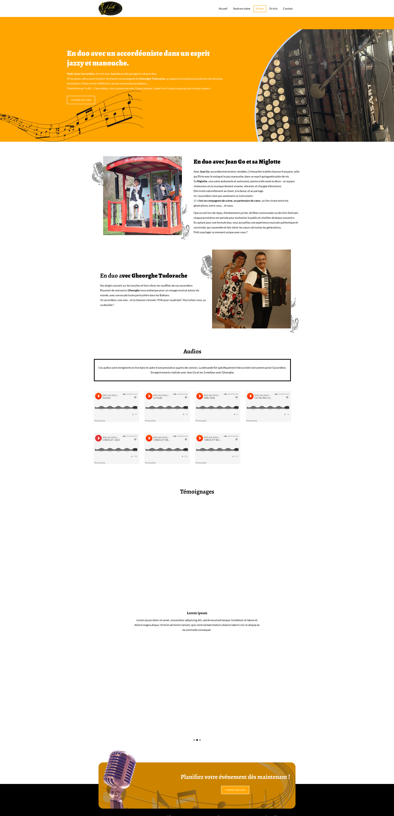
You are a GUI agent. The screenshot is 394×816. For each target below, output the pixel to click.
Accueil (223, 8)
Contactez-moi (81, 99)
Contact (288, 8)
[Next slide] (266, 621)
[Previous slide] (127, 621)
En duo (260, 8)
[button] (194, 740)
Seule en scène (241, 8)
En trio (273, 8)
